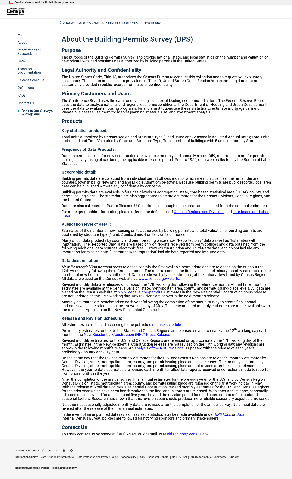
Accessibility (128, 456)
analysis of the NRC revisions (159, 348)
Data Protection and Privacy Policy (97, 456)
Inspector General (158, 456)
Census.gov (69, 22)
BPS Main (223, 414)
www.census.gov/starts (159, 278)
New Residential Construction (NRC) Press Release (127, 334)
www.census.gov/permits (140, 292)
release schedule (166, 324)
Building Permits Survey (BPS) (123, 22)
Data (240, 414)
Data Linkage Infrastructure (57, 456)
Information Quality (26, 456)
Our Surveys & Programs (91, 22)
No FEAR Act (179, 456)
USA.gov (234, 456)
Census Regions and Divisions (199, 211)
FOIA (142, 456)
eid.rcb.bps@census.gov (188, 434)
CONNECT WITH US (27, 450)
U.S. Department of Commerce (208, 456)
